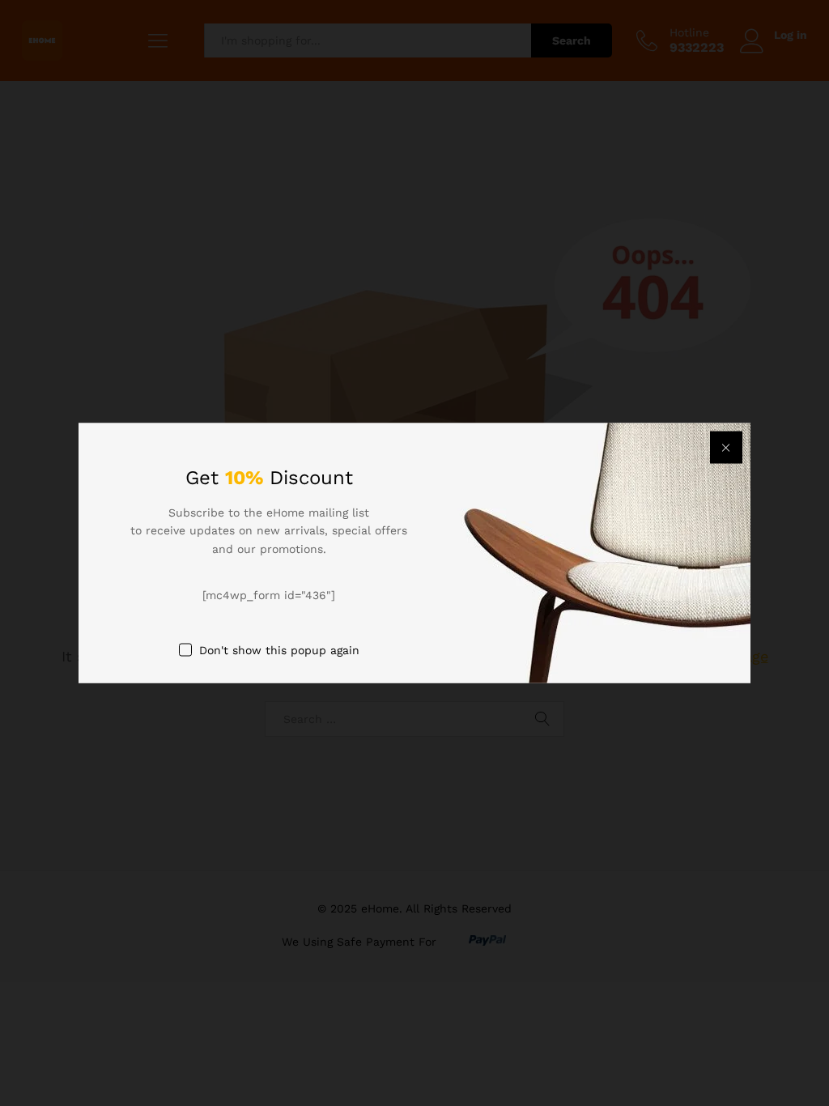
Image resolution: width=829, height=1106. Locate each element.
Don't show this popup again (279, 649)
